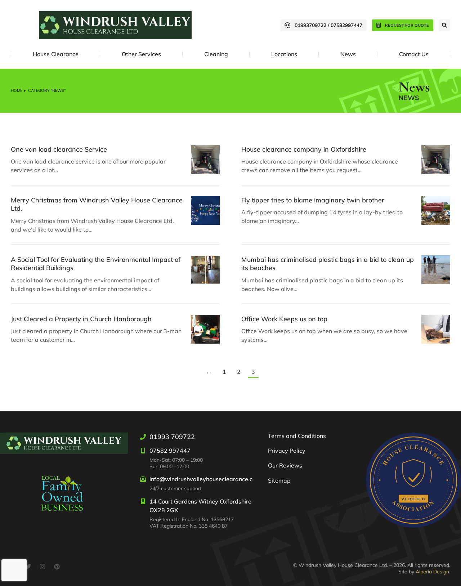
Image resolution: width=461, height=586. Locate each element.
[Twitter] (28, 566)
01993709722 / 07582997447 (328, 25)
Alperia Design (432, 571)
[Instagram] (42, 566)
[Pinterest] (57, 566)
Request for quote (407, 25)
